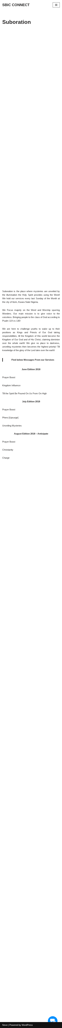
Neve (5, 1025)
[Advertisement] (31, 159)
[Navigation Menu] (56, 4)
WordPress (27, 1025)
